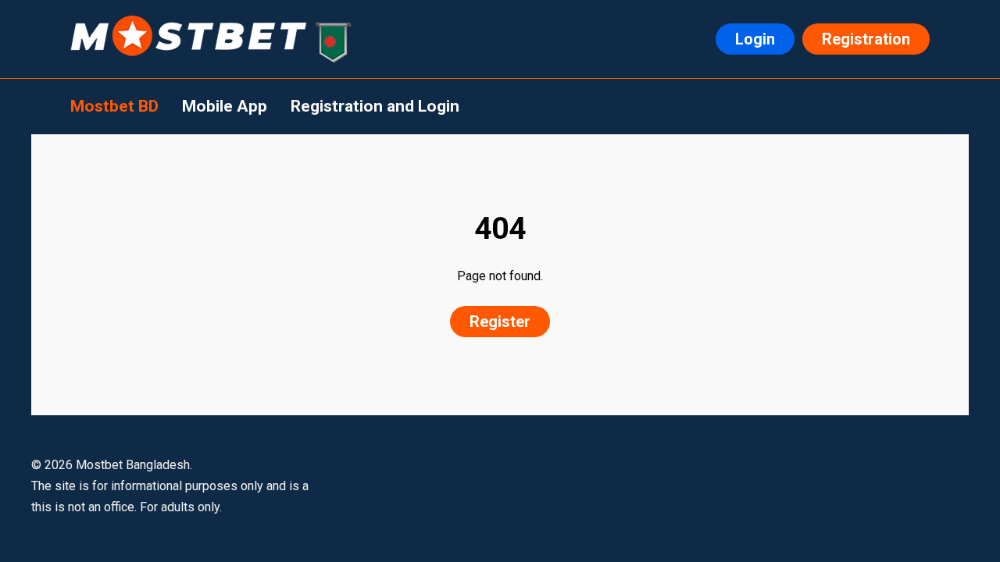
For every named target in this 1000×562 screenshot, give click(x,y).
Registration (866, 39)
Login (755, 39)
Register (500, 321)
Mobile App (224, 106)
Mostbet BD (114, 106)
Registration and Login (375, 106)
